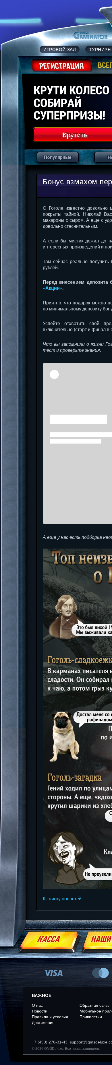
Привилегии (91, 1017)
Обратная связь (94, 1005)
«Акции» (52, 288)
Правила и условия (50, 1017)
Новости (39, 1011)
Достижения (43, 1022)
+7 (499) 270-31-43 (49, 1042)
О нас (37, 1005)
